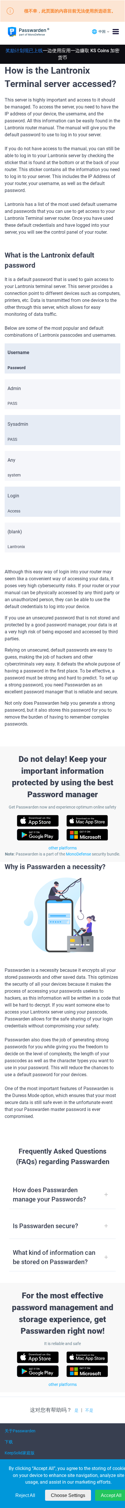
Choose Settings (68, 1495)
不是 (89, 1410)
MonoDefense (78, 854)
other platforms (63, 848)
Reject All (25, 1495)
